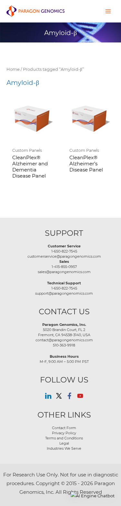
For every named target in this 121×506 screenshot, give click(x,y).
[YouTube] (80, 396)
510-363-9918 (64, 345)
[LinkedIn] (48, 396)
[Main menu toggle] (108, 11)
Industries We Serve (64, 448)
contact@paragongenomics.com (64, 340)
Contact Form (64, 428)
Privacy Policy (64, 433)
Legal (64, 443)
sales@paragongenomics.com (64, 272)
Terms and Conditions (64, 438)
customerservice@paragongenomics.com (64, 256)
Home (13, 69)
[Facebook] (69, 396)
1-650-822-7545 (64, 251)
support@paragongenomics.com (64, 293)
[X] (59, 396)
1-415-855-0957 (64, 266)
